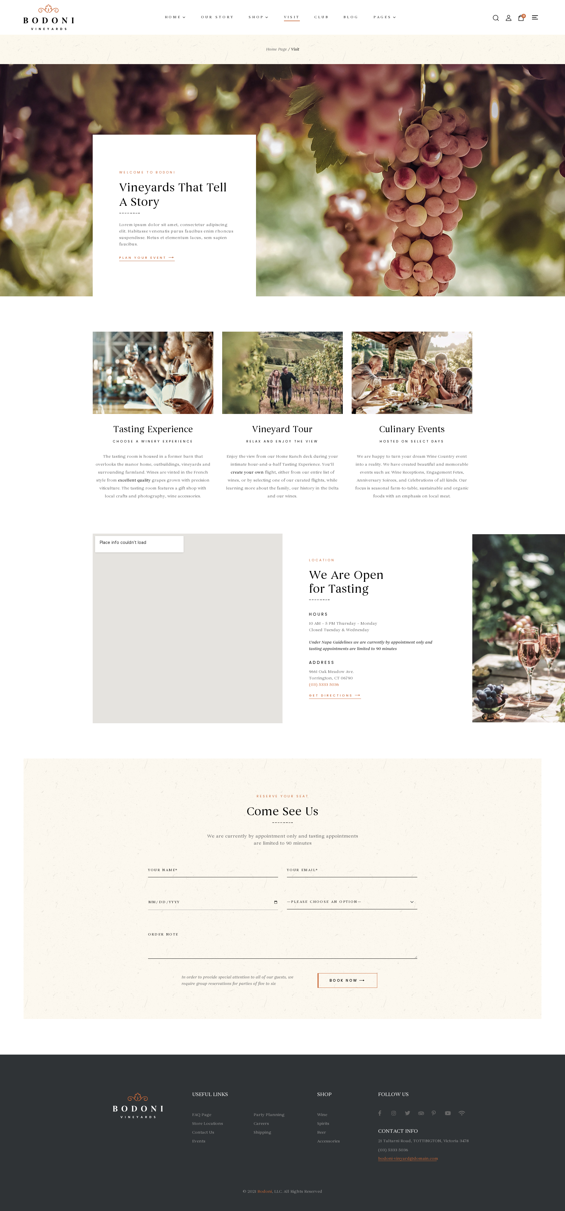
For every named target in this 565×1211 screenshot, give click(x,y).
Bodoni (264, 1191)
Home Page (276, 49)
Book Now (344, 980)
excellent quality (134, 480)
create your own (247, 472)
